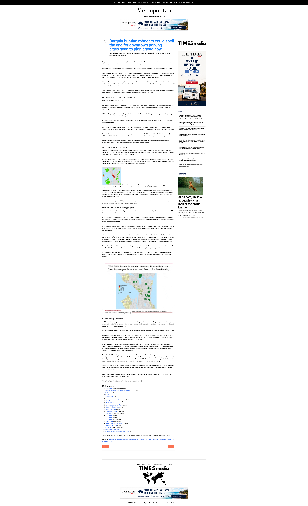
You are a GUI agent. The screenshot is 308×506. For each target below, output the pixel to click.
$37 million (146, 134)
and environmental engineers (114, 399)
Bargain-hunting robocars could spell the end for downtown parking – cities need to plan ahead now (141, 45)
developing (139, 73)
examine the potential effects (114, 405)
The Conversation (142, 2)
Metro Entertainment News (182, 2)
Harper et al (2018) (143, 187)
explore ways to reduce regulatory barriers (114, 75)
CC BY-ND (152, 187)
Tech (158, 2)
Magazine (153, 2)
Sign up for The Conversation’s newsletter (127, 381)
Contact (138, 464)
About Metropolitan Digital (149, 464)
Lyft (147, 75)
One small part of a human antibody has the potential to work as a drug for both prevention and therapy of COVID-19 (192, 141)
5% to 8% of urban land (132, 105)
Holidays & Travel (167, 2)
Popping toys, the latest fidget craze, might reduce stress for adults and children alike (191, 159)
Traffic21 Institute (155, 84)
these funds (127, 140)
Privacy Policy (162, 464)
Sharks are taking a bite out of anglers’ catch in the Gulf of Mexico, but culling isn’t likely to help (191, 148)
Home (114, 2)
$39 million (109, 417)
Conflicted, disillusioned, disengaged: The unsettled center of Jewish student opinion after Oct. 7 (191, 129)
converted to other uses (133, 359)
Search (193, 2)
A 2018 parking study (108, 114)
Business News (131, 2)
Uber (152, 75)
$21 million (113, 136)
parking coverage (111, 409)
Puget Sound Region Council (129, 159)
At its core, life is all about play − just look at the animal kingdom (190, 202)
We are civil (159, 82)
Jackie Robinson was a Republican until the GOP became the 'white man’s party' (191, 123)
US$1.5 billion (139, 129)
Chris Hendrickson (127, 84)
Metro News (121, 2)
